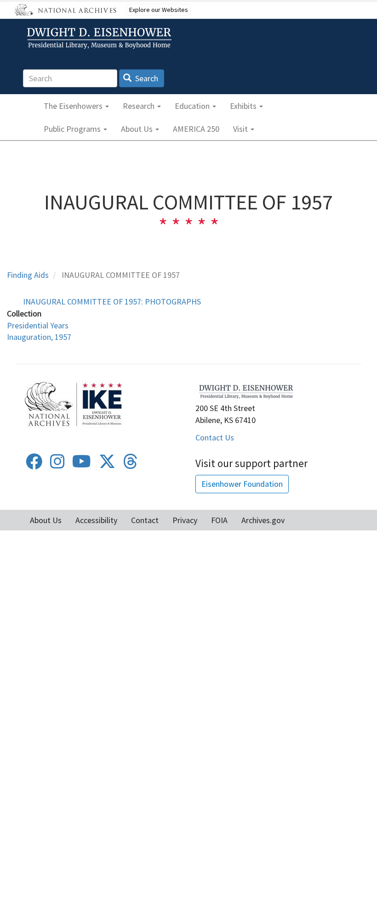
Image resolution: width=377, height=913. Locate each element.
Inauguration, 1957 (39, 337)
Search (145, 78)
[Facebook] (34, 464)
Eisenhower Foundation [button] (242, 484)
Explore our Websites (158, 10)
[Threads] (130, 464)
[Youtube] (81, 464)
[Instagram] (57, 464)
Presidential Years (38, 325)
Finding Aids (28, 275)
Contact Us (214, 437)
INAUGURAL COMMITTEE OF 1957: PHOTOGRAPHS (112, 301)
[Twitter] (107, 464)
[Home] (100, 38)
